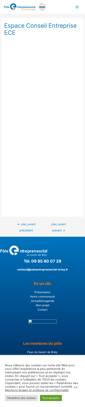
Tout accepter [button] (51, 397)
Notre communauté (42, 296)
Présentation (42, 292)
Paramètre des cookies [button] (21, 397)
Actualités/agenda (42, 300)
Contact (42, 309)
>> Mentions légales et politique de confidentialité (41, 388)
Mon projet (42, 305)
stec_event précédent (26, 225)
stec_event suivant (58, 225)
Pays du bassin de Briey (42, 352)
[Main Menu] (77, 7)
